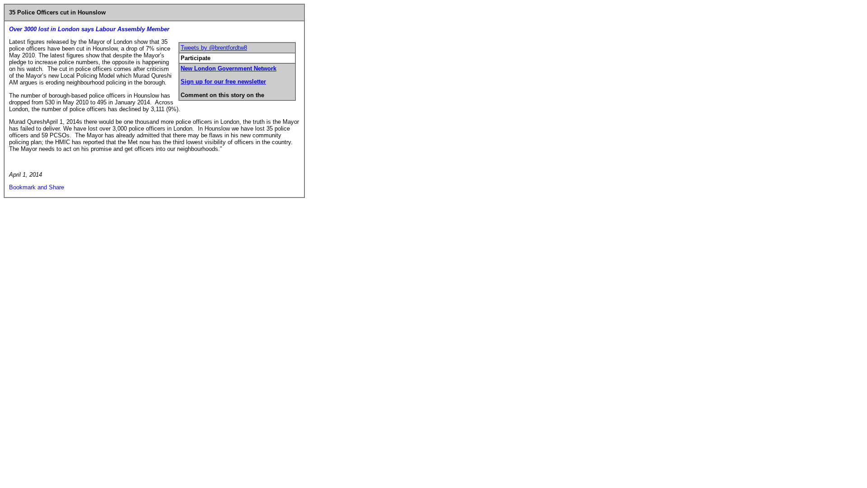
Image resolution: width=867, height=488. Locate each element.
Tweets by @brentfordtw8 (214, 47)
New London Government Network (228, 68)
